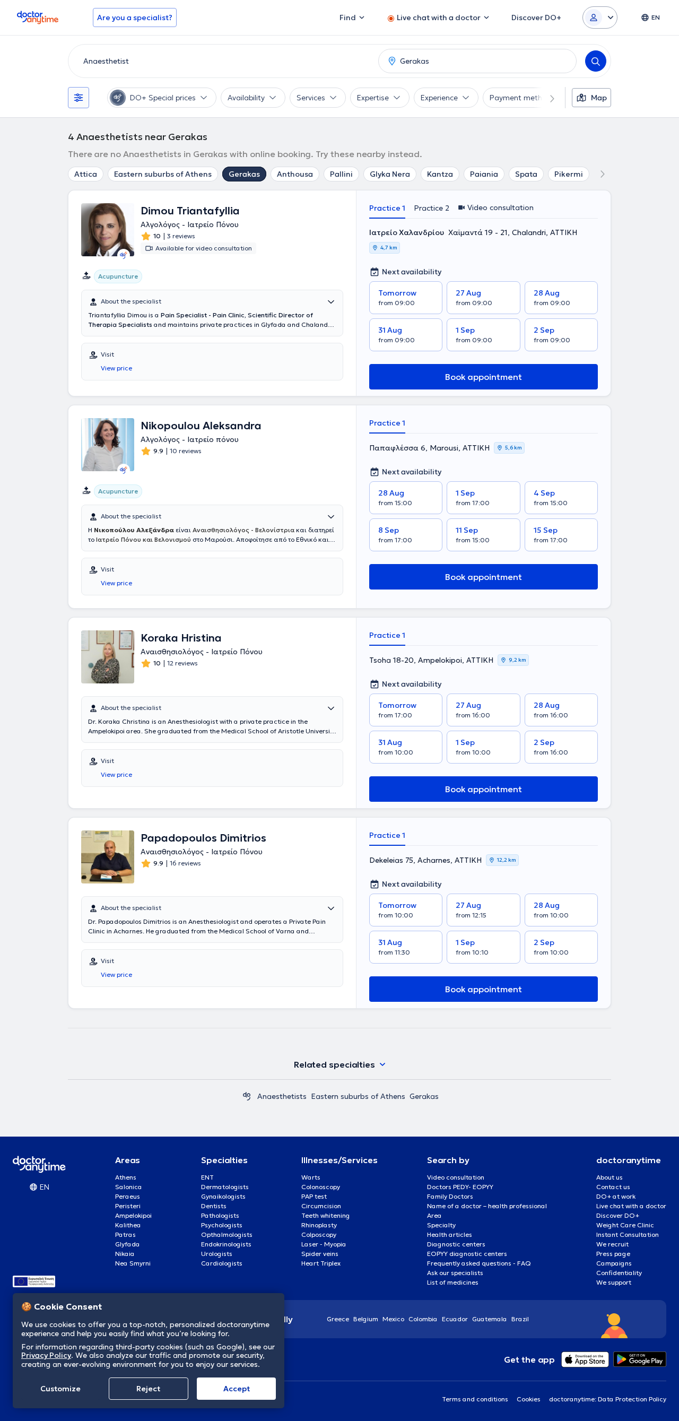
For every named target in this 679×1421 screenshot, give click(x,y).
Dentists (214, 1206)
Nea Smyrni (133, 1263)
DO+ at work (616, 1196)
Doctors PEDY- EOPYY (460, 1187)
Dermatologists (225, 1187)
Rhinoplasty (319, 1225)
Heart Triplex (321, 1263)
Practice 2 (431, 208)
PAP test (314, 1196)
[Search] (595, 61)
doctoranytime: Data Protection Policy (607, 1399)
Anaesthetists (282, 1096)
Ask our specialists (455, 1273)
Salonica (128, 1187)
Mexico (393, 1319)
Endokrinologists (226, 1244)
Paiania (484, 174)
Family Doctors (450, 1196)
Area (434, 1215)
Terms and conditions (475, 1399)
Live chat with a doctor (631, 1206)
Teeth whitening (325, 1215)
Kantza (440, 174)
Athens (125, 1177)
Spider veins (319, 1254)
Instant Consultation (627, 1234)
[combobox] (221, 61)
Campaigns (614, 1263)
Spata (526, 174)
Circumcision (321, 1206)
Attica (85, 174)
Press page (613, 1254)
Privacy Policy (46, 1355)
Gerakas (244, 174)
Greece (338, 1319)
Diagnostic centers (456, 1244)
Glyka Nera (390, 174)
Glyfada (127, 1244)
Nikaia (125, 1254)
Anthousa (295, 174)
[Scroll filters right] (546, 97)
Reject (148, 1388)
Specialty (441, 1225)
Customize (60, 1388)
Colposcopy (318, 1234)
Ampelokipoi (133, 1215)
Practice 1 (387, 208)
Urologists (216, 1254)
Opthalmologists (227, 1234)
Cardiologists (221, 1263)
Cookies (529, 1399)
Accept (236, 1388)
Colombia (423, 1319)
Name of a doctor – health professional (487, 1206)
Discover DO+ (617, 1215)
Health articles (449, 1234)
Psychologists (221, 1225)
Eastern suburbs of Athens (163, 174)
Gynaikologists (223, 1196)
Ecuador (455, 1319)
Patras (125, 1234)
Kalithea (128, 1225)
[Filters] (78, 97)
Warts (310, 1177)
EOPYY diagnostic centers (467, 1254)
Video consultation (455, 1177)
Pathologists (220, 1215)
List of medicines (452, 1282)
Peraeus (127, 1196)
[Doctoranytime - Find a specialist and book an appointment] (246, 1096)
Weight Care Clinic (625, 1225)
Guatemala (489, 1319)
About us (609, 1177)
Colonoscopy (320, 1187)
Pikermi (568, 174)
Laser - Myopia (323, 1244)
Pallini (341, 174)
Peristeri (128, 1206)
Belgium (365, 1319)
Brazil (520, 1319)
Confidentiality (619, 1273)
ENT (207, 1177)
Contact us (613, 1187)
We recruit (612, 1244)
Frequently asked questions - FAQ (479, 1263)
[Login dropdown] (599, 17)
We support (613, 1282)
